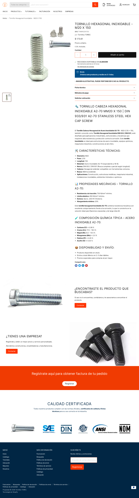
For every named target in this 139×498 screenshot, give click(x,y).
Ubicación (6, 463)
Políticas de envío (43, 463)
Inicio (5, 11)
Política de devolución (44, 460)
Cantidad (78, 50)
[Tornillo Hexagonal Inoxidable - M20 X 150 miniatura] (6, 97)
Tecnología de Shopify (10, 492)
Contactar (80, 305)
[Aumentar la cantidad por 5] (94, 55)
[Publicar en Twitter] (79, 265)
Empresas (69, 11)
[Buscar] (95, 4)
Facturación (44, 11)
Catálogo (6, 457)
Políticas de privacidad (45, 469)
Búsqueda (40, 457)
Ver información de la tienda (85, 66)
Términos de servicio (44, 466)
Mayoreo (6, 466)
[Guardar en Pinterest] (86, 265)
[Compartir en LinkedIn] (83, 265)
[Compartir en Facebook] (76, 265)
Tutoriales (30, 11)
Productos (16, 11)
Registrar (69, 383)
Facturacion (41, 454)
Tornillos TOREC (84, 35)
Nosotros (57, 11)
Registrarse (77, 467)
